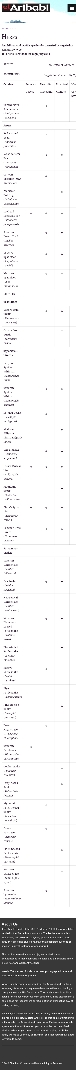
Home (5, 28)
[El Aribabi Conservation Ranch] (26, 8)
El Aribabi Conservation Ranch (25, 1063)
